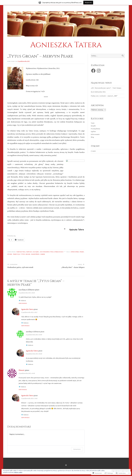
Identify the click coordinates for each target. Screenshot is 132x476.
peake (82, 252)
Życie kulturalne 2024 (98, 92)
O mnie (93, 151)
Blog (92, 137)
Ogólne (93, 131)
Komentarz (77, 449)
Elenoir (21, 370)
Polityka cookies (18, 472)
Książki (36, 252)
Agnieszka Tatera (66, 45)
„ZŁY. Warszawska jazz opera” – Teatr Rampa (106, 88)
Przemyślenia (95, 129)
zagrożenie (35, 254)
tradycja (16, 254)
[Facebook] (93, 70)
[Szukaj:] (108, 56)
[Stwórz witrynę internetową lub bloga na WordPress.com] (66, 465)
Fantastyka (20, 252)
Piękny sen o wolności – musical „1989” (104, 96)
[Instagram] (98, 70)
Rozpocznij (88, 2)
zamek (42, 254)
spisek (9, 254)
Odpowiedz (23, 303)
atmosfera (75, 252)
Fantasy (29, 252)
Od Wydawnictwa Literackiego (52, 252)
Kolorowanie (95, 134)
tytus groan (25, 254)
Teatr (93, 123)
